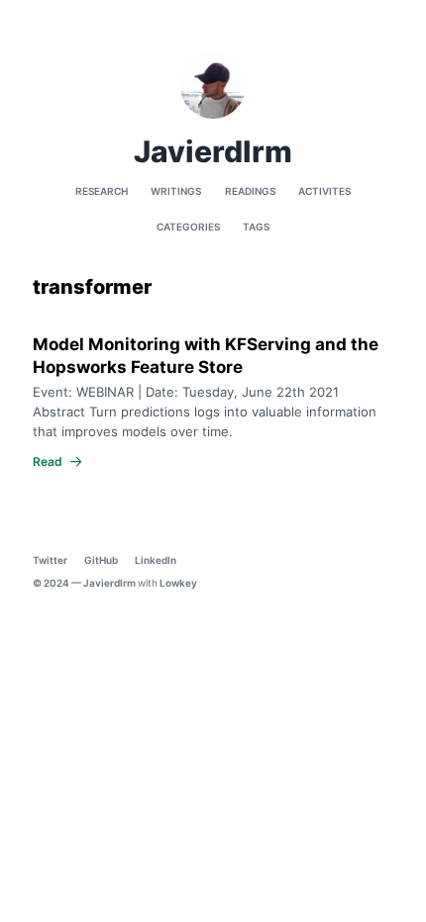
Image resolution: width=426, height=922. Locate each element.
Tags (256, 226)
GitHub (101, 560)
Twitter (50, 560)
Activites (324, 191)
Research (101, 191)
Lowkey (178, 583)
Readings (250, 191)
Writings (176, 191)
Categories (188, 226)
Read (47, 462)
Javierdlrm (109, 583)
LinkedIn (155, 560)
